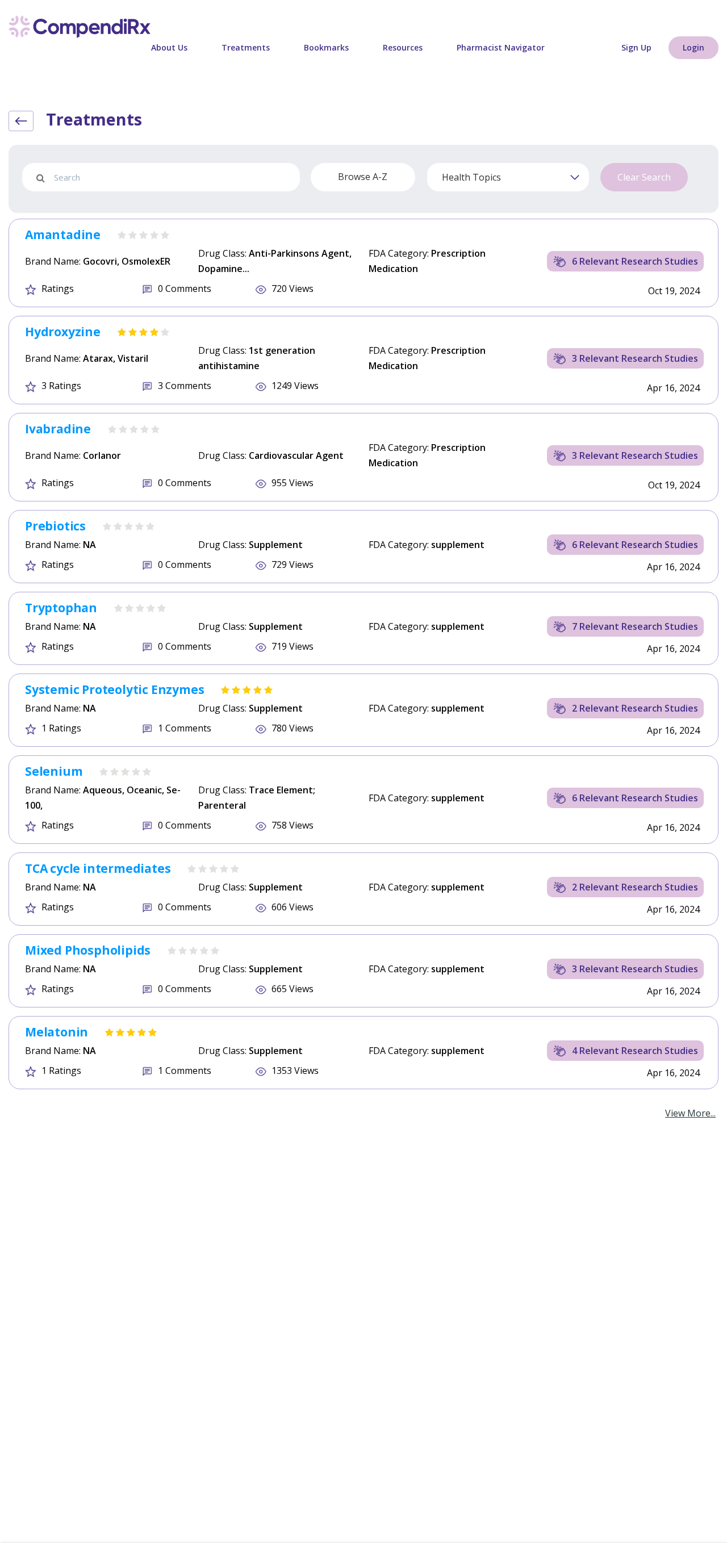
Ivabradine (58, 429)
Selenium (53, 771)
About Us (169, 47)
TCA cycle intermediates (97, 868)
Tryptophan (61, 608)
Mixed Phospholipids (88, 950)
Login (693, 47)
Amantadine (63, 234)
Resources (403, 47)
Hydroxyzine (63, 332)
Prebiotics (55, 526)
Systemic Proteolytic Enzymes (114, 689)
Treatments (246, 47)
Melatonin (56, 1032)
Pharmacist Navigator (501, 47)
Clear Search (644, 177)
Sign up (636, 47)
